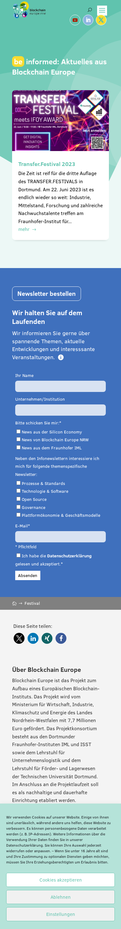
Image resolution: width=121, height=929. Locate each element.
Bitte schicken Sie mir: (37, 423)
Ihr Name (24, 375)
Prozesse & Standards (43, 483)
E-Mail (21, 526)
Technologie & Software (45, 491)
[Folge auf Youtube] (75, 20)
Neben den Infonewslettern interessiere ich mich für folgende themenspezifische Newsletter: (57, 466)
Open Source (34, 499)
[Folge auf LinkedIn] (88, 20)
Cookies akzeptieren (60, 880)
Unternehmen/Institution (40, 399)
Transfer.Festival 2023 (46, 164)
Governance (33, 507)
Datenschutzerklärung (24, 845)
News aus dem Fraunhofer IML (52, 448)
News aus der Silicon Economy (52, 432)
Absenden (27, 575)
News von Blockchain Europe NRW (55, 440)
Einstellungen (60, 914)
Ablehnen (61, 897)
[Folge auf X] (101, 20)
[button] (19, 638)
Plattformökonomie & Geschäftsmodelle (61, 515)
